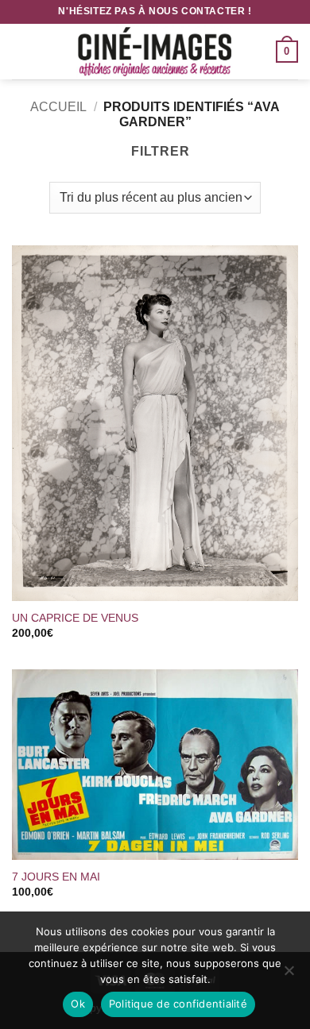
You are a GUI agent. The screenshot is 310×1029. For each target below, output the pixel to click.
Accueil (58, 107)
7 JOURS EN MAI (56, 877)
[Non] (288, 975)
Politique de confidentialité (178, 1003)
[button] (21, 51)
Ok (78, 1003)
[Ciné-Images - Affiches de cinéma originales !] (155, 51)
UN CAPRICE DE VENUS (76, 618)
